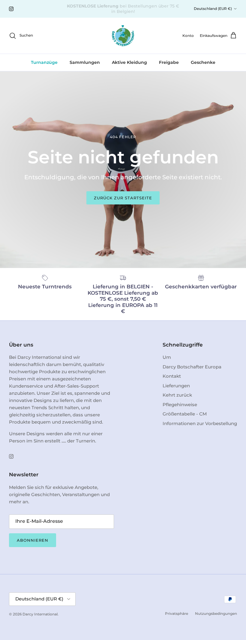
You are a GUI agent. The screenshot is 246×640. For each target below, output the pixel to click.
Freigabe (169, 62)
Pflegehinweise (180, 404)
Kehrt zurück (177, 395)
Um (167, 357)
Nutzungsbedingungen (216, 613)
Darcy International (40, 614)
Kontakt (172, 376)
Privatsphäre (176, 613)
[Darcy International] (123, 36)
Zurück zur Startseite (123, 197)
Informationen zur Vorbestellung (200, 423)
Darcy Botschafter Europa (192, 367)
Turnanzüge (44, 62)
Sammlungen (85, 62)
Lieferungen (176, 385)
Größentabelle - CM (185, 414)
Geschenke (203, 62)
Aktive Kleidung (129, 62)
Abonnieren (32, 540)
